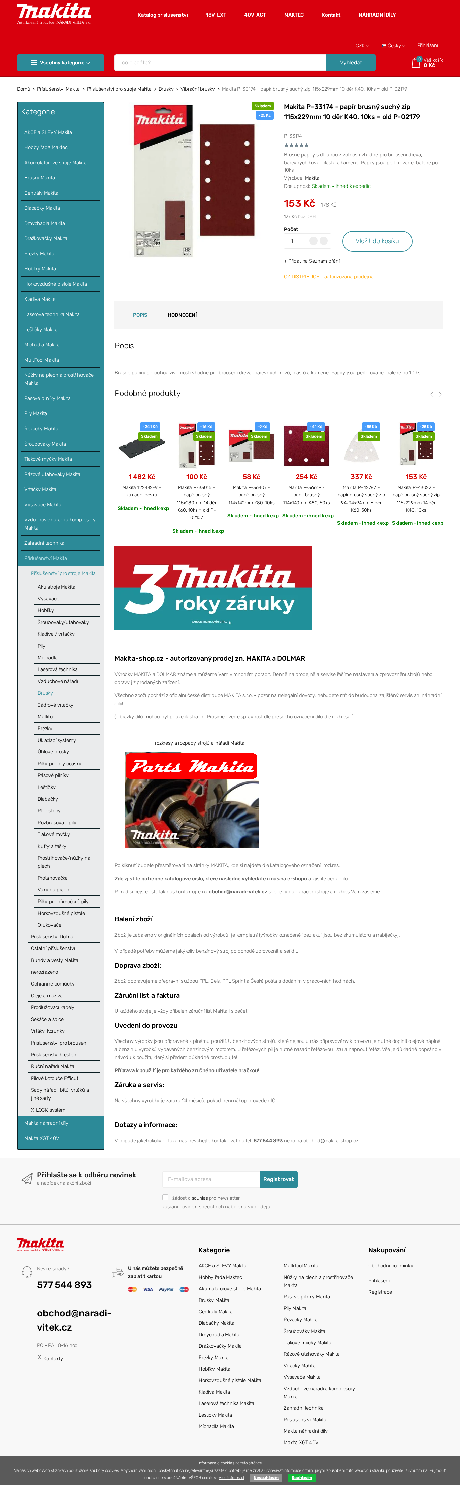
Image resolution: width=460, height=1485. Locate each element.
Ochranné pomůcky (53, 984)
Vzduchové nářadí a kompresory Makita (60, 524)
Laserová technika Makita (51, 314)
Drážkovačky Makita (45, 238)
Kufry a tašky (52, 846)
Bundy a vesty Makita (54, 960)
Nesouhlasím (266, 1477)
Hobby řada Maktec (45, 147)
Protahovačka (53, 878)
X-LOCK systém (48, 1110)
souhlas (200, 1198)
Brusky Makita (39, 178)
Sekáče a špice (47, 1019)
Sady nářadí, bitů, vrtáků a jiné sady (60, 1094)
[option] (141, 466)
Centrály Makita (41, 193)
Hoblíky (46, 610)
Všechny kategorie (62, 63)
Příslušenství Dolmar (53, 937)
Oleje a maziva (47, 996)
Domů (23, 89)
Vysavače (48, 599)
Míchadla (48, 658)
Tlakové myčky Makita (48, 459)
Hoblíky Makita (40, 269)
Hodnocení (182, 315)
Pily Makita (35, 413)
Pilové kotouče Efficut (54, 1078)
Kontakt (331, 15)
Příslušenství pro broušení (59, 1043)
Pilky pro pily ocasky (59, 764)
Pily (41, 646)
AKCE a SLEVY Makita (48, 132)
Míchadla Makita (42, 345)
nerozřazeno (44, 972)
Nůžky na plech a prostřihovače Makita (59, 379)
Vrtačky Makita (40, 489)
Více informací (231, 1477)
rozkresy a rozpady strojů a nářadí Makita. (200, 743)
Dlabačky (48, 799)
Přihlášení (427, 45)
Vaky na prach (53, 890)
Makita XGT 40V (41, 1138)
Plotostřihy (49, 811)
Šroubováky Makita (45, 444)
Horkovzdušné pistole (61, 913)
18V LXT (216, 15)
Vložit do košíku (377, 241)
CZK (361, 46)
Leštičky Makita (41, 329)
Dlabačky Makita (42, 208)
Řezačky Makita (41, 429)
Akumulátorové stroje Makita (55, 163)
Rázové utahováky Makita (52, 474)
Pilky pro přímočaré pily (63, 901)
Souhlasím (302, 1477)
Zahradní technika (44, 543)
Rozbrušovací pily (57, 823)
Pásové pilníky (53, 775)
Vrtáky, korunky (48, 1031)
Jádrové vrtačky (55, 705)
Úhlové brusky (53, 752)
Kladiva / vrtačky (56, 634)
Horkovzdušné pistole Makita (55, 284)
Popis (140, 315)
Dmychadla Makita (44, 223)
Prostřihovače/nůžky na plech (64, 862)
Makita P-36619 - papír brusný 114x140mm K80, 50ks (306, 495)
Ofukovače (49, 925)
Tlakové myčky (54, 834)
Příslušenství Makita (58, 89)
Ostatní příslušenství (53, 948)
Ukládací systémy (57, 740)
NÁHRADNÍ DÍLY (377, 15)
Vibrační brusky (197, 89)
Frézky (45, 728)
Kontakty (52, 1358)
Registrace (380, 1292)
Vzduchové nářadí (58, 681)
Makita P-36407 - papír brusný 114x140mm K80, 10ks (251, 495)
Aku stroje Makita (56, 587)
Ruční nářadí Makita (52, 1066)
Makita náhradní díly (46, 1123)
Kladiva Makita (40, 299)
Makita (312, 178)
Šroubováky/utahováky (63, 622)
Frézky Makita (39, 254)
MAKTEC (294, 15)
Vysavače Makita (42, 505)
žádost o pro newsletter (206, 1198)
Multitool (47, 717)
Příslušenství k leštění (54, 1055)
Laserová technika (57, 669)
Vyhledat (351, 62)
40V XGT (255, 15)
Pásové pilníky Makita (47, 398)
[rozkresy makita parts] (192, 800)
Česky (394, 46)
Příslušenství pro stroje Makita (119, 89)
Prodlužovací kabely (52, 1007)
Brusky (166, 89)
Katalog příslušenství (163, 15)
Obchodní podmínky (390, 1266)
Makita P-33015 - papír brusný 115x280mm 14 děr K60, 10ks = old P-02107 (197, 502)
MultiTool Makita (41, 360)
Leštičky (47, 787)
